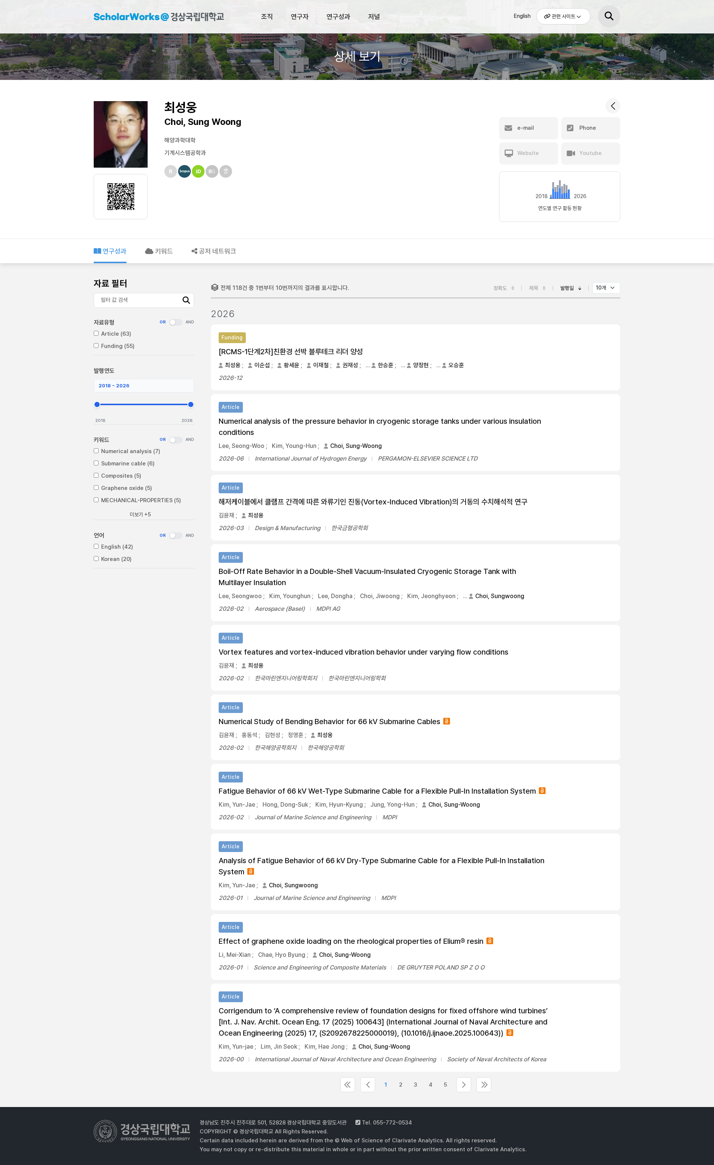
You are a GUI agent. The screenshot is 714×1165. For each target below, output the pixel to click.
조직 (267, 16)
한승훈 (385, 365)
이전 (367, 1084)
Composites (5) (121, 475)
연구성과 (338, 16)
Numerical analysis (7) (130, 451)
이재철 (321, 365)
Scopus (184, 171)
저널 (374, 16)
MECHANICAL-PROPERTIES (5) (141, 500)
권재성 (350, 365)
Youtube (590, 153)
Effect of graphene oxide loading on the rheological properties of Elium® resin (351, 941)
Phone (587, 128)
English (522, 16)
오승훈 (456, 365)
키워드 (163, 251)
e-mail (525, 128)
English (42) (117, 546)
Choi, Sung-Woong (356, 445)
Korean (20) (116, 559)
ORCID (198, 171)
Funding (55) (118, 346)
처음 (347, 1084)
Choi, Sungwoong (499, 596)
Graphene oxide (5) (126, 488)
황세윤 (291, 365)
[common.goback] (612, 106)
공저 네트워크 (216, 251)
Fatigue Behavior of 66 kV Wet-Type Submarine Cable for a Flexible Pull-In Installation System (377, 791)
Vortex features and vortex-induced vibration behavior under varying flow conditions (363, 652)
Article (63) (116, 333)
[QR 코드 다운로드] (121, 197)
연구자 (300, 16)
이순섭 (262, 365)
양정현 (421, 365)
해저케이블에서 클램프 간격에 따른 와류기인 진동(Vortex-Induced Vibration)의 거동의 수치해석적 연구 (373, 501)
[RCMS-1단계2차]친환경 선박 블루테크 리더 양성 (291, 351)
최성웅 (233, 365)
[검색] (609, 16)
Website (527, 153)
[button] (528, 128)
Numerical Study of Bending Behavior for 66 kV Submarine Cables (329, 721)
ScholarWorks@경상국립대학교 (155, 17)
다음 (463, 1084)
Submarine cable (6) (128, 463)
